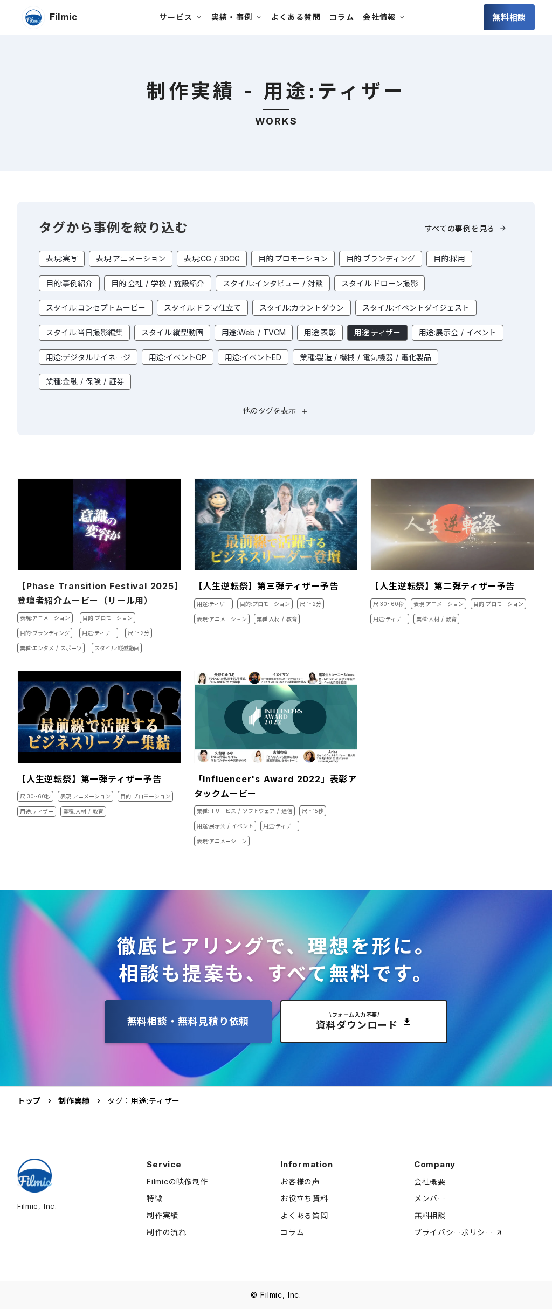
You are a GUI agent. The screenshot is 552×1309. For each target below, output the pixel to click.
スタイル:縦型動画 (172, 332)
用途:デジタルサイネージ (88, 357)
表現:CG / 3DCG (212, 258)
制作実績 (74, 1100)
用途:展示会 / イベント (457, 332)
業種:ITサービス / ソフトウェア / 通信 (244, 811)
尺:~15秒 (312, 811)
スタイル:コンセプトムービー (96, 307)
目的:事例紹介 (69, 283)
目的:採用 (449, 258)
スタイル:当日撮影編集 (84, 332)
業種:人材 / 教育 (277, 619)
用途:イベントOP (177, 357)
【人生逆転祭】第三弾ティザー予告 (266, 586)
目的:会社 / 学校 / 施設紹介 (157, 283)
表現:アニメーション (130, 258)
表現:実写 (62, 258)
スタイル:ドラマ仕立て (202, 307)
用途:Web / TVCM (254, 332)
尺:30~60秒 (388, 604)
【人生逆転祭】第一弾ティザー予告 (89, 779)
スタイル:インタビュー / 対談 (273, 283)
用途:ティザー (377, 332)
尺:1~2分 (138, 633)
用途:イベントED (253, 357)
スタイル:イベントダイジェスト (416, 307)
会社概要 (430, 1181)
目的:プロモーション (293, 258)
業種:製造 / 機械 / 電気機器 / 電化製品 (365, 357)
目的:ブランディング (380, 258)
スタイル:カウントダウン (301, 307)
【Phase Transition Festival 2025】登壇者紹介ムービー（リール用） (98, 593)
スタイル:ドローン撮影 (379, 283)
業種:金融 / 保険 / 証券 (85, 381)
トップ (29, 1100)
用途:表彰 (320, 332)
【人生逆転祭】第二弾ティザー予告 (442, 586)
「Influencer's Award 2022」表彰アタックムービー (275, 786)
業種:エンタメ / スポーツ (51, 648)
